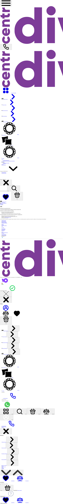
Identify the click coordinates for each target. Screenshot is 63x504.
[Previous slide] (17, 473)
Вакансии (3, 230)
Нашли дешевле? (20, 490)
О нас (2, 159)
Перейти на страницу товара (4, 503)
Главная (1, 204)
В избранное (13, 502)
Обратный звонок (4, 235)
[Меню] (6, 3)
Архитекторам (3, 229)
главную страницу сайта (8, 217)
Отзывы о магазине (4, 225)
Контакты (3, 161)
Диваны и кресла (4, 220)
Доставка (3, 227)
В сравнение (27, 502)
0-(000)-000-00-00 (4, 172)
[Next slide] (6, 473)
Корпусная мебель (4, 221)
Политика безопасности (6, 160)
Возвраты (4, 163)
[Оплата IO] (5, 282)
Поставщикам (3, 228)
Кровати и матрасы (4, 222)
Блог (2, 226)
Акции (2, 164)
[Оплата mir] (3, 284)
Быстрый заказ (15, 490)
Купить (1, 490)
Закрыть (3, 427)
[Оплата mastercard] (2, 283)
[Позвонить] (6, 47)
